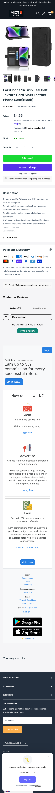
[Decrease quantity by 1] (17, 147)
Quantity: (7, 147)
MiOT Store (8, 106)
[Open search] (38, 13)
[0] (49, 13)
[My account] (43, 13)
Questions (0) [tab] (39, 308)
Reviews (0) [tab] (15, 308)
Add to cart (27, 158)
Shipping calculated (34, 128)
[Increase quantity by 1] (32, 147)
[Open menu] (4, 13)
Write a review (27, 330)
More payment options (27, 174)
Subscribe (12, 729)
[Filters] (6, 317)
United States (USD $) (13, 743)
